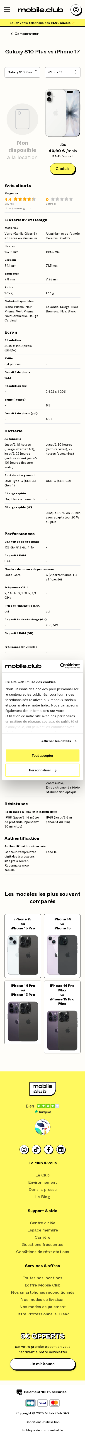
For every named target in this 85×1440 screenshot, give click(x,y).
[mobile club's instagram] (24, 1149)
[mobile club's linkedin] (61, 1149)
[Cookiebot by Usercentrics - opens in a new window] (60, 666)
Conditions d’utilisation (43, 1422)
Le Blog (42, 1197)
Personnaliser (40, 770)
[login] (75, 10)
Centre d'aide (42, 1223)
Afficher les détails (56, 741)
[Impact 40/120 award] (42, 1127)
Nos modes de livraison (42, 1300)
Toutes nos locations (42, 1278)
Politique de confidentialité (42, 1430)
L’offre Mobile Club (43, 1285)
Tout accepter (42, 755)
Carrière (42, 1238)
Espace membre (42, 1230)
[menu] (7, 9)
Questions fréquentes (42, 1245)
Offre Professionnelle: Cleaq (42, 1314)
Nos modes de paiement (42, 1307)
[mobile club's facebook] (48, 1149)
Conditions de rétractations (42, 1252)
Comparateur (27, 34)
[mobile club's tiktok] (36, 1149)
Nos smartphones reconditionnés (42, 1293)
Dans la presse (43, 1190)
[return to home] (40, 9)
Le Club (42, 1175)
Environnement (42, 1183)
